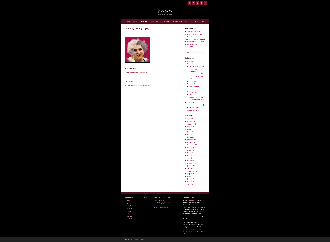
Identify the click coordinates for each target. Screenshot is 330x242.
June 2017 (190, 132)
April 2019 (190, 119)
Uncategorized (192, 110)
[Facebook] (189, 3)
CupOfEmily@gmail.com (162, 203)
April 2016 (190, 158)
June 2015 (190, 179)
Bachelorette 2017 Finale (195, 42)
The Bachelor (144, 21)
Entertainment (155, 21)
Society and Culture (196, 97)
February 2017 (192, 140)
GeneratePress (188, 205)
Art (128, 214)
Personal (187, 21)
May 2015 (190, 182)
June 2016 (190, 153)
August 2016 (191, 147)
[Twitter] (193, 3)
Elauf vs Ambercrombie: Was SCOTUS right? (137, 72)
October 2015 (192, 168)
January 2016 (191, 166)
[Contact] (201, 3)
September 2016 (193, 145)
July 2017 (190, 129)
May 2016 (190, 155)
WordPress (192, 200)
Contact (197, 21)
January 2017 (191, 142)
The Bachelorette (197, 76)
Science (166, 21)
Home (128, 21)
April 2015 (190, 184)
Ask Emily (190, 61)
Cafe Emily (165, 11)
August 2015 (191, 174)
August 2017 (191, 127)
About (135, 21)
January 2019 (191, 121)
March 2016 (191, 161)
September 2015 (193, 171)
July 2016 (190, 150)
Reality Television (195, 66)
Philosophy (176, 21)
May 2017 (190, 134)
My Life (191, 89)
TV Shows (192, 81)
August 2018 (191, 124)
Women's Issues (197, 100)
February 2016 (192, 163)
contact (202, 231)
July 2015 (190, 176)
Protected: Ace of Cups (194, 34)
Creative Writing (194, 87)
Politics (191, 94)
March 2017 (191, 137)
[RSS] (205, 3)
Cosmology (193, 107)
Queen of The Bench (194, 32)
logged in (135, 85)
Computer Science (195, 105)
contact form (165, 207)
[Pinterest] (197, 3)
